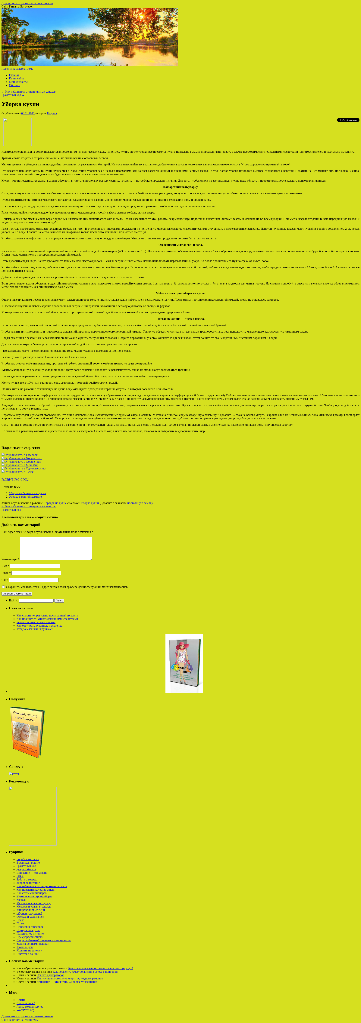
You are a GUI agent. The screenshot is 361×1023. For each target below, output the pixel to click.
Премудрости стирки (30, 937)
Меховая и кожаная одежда (34, 903)
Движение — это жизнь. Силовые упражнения (67, 981)
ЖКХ (20, 876)
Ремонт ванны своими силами (36, 622)
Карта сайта (16, 78)
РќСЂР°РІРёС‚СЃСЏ (15, 479)
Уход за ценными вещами (33, 943)
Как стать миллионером (32, 893)
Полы (20, 923)
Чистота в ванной (28, 953)
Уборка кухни (90, 503)
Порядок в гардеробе (30, 926)
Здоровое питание (28, 882)
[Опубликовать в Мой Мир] (20, 465)
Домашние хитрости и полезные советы (27, 3)
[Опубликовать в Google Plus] (21, 461)
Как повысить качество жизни (36, 889)
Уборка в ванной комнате (25, 496)
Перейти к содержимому (17, 68)
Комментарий (10, 559)
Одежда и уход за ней (30, 916)
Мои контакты (18, 81)
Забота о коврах (27, 879)
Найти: (13, 600)
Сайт (5, 579)
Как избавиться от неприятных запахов (29, 91)
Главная (14, 75)
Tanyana (52, 113)
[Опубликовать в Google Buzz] (22, 458)
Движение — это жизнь (32, 872)
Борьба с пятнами (28, 859)
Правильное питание (30, 933)
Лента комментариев (30, 1006)
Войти (21, 999)
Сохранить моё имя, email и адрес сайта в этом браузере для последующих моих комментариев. (67, 586)
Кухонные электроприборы (34, 896)
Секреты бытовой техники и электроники (44, 940)
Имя (5, 565)
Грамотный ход (13, 95)
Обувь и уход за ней (29, 913)
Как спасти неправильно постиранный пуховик (47, 615)
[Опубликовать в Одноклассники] (24, 468)
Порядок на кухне (55, 503)
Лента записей (26, 1003)
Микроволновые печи (31, 909)
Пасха (20, 920)
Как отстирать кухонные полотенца (39, 625)
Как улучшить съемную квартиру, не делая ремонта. (70, 978)
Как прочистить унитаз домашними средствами (47, 618)
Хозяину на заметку (29, 950)
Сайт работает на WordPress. (20, 1019)
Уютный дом (25, 947)
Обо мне (14, 85)
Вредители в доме (28, 862)
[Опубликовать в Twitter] (18, 471)
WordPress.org (25, 1010)
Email (6, 572)
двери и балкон (26, 869)
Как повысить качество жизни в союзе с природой (100, 968)
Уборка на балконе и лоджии (27, 493)
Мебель (21, 899)
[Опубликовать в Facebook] (20, 454)
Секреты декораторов (50, 975)
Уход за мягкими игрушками (35, 629)
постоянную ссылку (140, 503)
